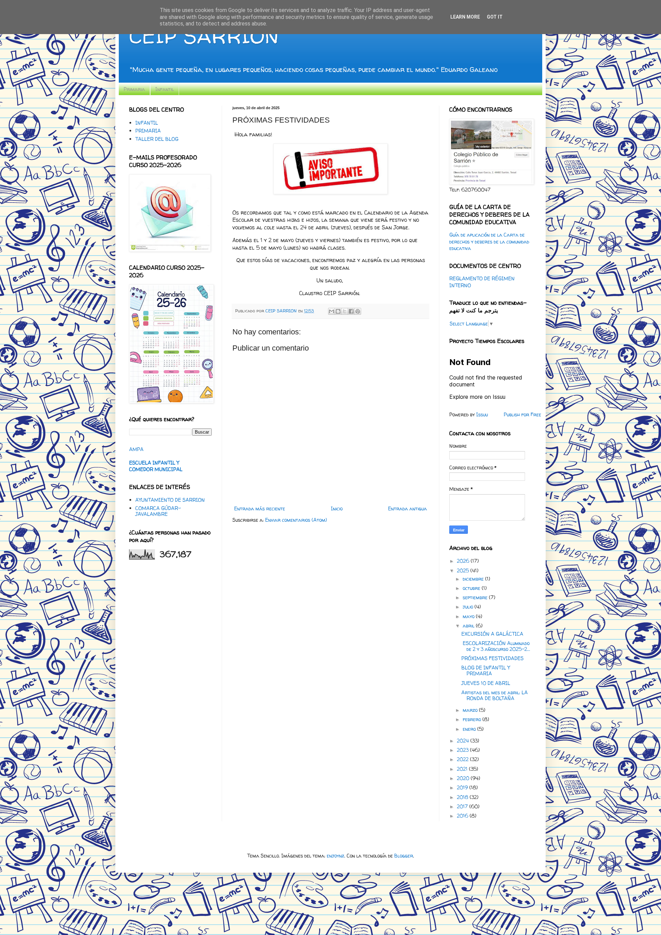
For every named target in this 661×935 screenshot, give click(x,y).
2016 (463, 815)
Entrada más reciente (259, 508)
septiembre (476, 597)
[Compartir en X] (344, 311)
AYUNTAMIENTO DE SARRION (170, 500)
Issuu (482, 414)
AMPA (136, 449)
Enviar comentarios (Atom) (296, 520)
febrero (472, 719)
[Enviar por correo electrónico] (331, 311)
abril (469, 625)
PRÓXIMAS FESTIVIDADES (492, 658)
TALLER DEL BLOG (156, 139)
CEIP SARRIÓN (204, 36)
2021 (463, 769)
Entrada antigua (407, 508)
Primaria (134, 89)
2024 (463, 740)
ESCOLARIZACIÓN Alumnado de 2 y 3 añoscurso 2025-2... (495, 646)
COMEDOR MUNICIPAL (155, 469)
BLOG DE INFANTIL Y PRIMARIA (485, 670)
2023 (463, 750)
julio (468, 606)
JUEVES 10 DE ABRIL (485, 683)
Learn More (465, 17)
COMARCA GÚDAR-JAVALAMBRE (158, 511)
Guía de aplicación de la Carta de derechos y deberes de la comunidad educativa (489, 241)
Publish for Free (522, 414)
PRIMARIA (148, 130)
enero (470, 729)
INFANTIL (146, 123)
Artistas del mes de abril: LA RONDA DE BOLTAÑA (494, 695)
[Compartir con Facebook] (351, 311)
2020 (464, 778)
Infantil (164, 89)
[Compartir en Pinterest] (357, 311)
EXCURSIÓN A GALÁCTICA (492, 634)
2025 (463, 570)
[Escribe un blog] (338, 311)
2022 (463, 759)
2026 (464, 561)
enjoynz (335, 855)
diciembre (474, 578)
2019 (463, 787)
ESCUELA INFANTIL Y (154, 462)
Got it (495, 17)
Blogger (403, 855)
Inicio (337, 508)
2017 (463, 806)
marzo (471, 710)
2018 (463, 797)
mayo (469, 616)
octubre (472, 588)
